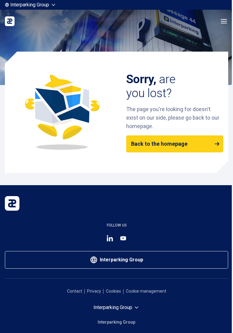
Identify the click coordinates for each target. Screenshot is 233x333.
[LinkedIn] (110, 238)
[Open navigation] (224, 21)
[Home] (10, 21)
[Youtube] (123, 238)
